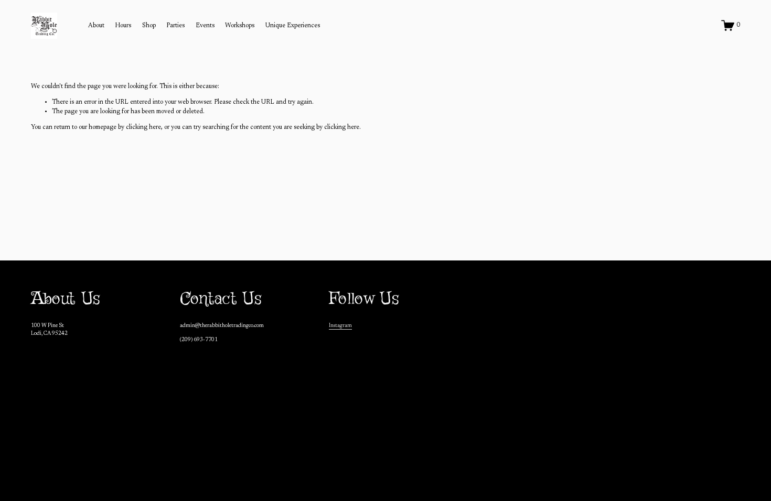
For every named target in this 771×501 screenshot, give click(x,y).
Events (205, 26)
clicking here (143, 127)
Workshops (239, 26)
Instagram (340, 326)
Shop (149, 26)
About (96, 26)
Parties (175, 26)
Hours (123, 26)
